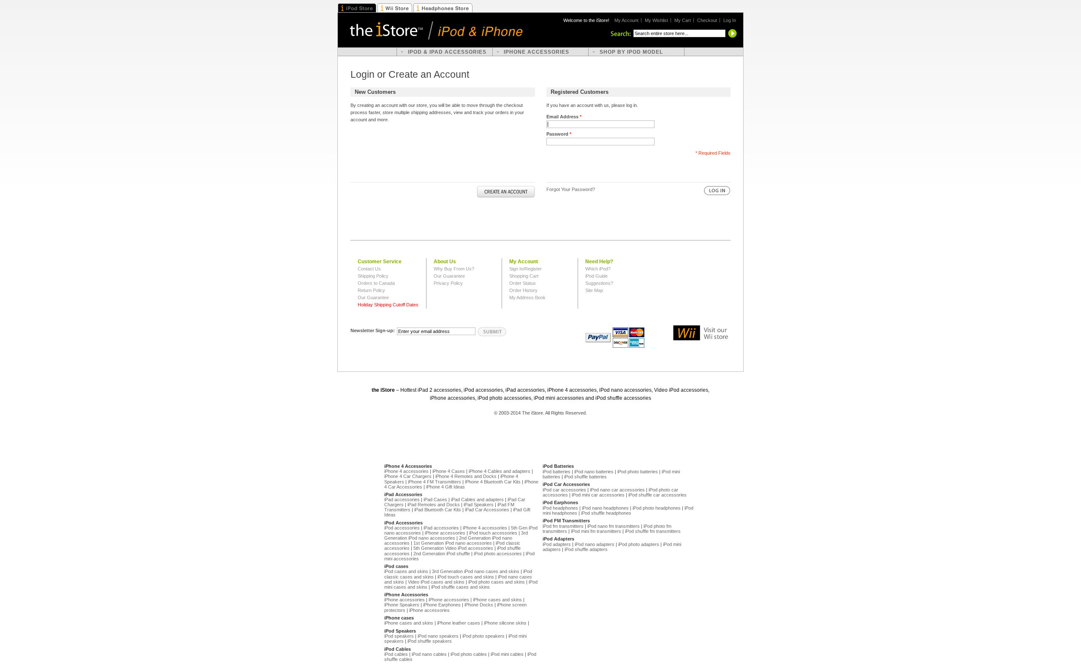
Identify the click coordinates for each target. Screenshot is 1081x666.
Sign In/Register (525, 268)
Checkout (707, 20)
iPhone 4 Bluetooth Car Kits (493, 481)
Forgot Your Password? (570, 189)
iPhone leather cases (458, 622)
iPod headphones (560, 507)
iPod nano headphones (605, 507)
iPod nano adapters (594, 544)
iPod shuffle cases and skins (460, 587)
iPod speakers (399, 636)
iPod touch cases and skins (465, 576)
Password (558, 133)
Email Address (563, 116)
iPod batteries (556, 471)
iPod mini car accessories (598, 494)
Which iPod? (598, 268)
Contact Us (369, 268)
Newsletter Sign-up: (372, 330)
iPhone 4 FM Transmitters (434, 481)
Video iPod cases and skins (436, 581)
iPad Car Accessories (487, 509)
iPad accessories (402, 499)
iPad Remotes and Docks (433, 504)
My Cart (682, 20)
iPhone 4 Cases (448, 471)
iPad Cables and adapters (477, 499)
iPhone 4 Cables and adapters (499, 471)
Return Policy (371, 290)
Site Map (594, 290)
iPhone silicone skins (505, 622)
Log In (729, 20)
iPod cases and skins (406, 571)
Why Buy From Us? (454, 268)
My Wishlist (656, 20)
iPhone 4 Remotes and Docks (466, 476)
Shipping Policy (373, 275)
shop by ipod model (631, 52)
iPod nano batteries (594, 471)
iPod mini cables (507, 654)
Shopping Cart (523, 275)
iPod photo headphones (657, 507)
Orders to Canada (376, 283)
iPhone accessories (445, 532)
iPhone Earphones (442, 604)
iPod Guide (596, 275)
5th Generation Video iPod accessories (453, 548)
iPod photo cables (469, 654)
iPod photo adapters (638, 544)
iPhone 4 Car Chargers (408, 476)
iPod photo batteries (637, 471)
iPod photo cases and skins (496, 581)
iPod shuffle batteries (585, 476)
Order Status (522, 283)
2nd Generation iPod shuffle (441, 553)
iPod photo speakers (483, 636)
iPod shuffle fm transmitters (653, 531)
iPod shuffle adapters (586, 549)
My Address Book (527, 297)
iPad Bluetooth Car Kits (437, 509)
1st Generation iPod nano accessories (452, 543)
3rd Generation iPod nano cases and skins (475, 571)
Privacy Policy (448, 283)
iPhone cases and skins (497, 599)
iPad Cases (435, 499)
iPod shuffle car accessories (657, 494)
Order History (523, 290)
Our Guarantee (373, 297)
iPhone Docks (478, 604)
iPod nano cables (429, 654)
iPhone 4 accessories (406, 471)
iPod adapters (557, 544)
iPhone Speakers (401, 604)
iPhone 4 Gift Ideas (445, 486)
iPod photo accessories (498, 553)
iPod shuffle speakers (429, 641)
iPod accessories (402, 527)
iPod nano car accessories (617, 489)
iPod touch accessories (493, 532)
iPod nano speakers (438, 636)
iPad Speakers (479, 504)
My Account (626, 20)
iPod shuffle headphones (606, 513)
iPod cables (396, 654)
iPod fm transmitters (563, 526)
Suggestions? (599, 283)
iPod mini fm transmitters (596, 531)
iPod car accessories (564, 489)
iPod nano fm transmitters (613, 526)
